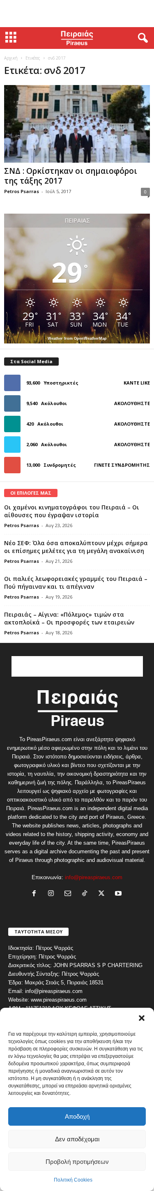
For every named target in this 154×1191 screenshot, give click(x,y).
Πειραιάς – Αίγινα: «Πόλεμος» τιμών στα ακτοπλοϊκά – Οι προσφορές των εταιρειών (69, 618)
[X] (103, 894)
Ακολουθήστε (132, 403)
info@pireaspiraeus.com (93, 877)
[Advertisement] (77, 13)
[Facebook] (36, 894)
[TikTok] (86, 894)
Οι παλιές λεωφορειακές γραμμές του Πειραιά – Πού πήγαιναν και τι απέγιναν (75, 582)
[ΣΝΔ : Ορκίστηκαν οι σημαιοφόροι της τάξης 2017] (77, 124)
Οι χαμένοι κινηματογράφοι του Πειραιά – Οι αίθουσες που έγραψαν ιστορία (71, 511)
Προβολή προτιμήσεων (77, 1161)
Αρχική (11, 58)
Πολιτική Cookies (73, 1180)
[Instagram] (52, 894)
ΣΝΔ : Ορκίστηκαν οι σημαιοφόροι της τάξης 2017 (70, 176)
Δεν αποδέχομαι (77, 1139)
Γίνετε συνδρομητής (122, 465)
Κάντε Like (137, 383)
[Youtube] (119, 894)
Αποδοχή (77, 1116)
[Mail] (69, 894)
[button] (142, 1018)
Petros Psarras (21, 191)
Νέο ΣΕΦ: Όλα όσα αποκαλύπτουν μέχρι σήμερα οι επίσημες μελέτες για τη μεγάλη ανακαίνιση (76, 547)
